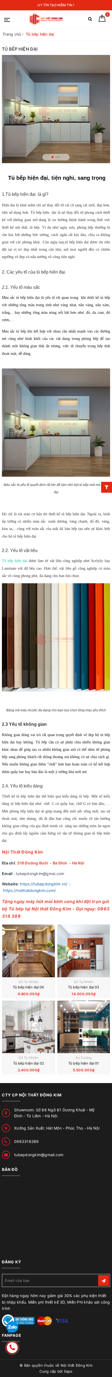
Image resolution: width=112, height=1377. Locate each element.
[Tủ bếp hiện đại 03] (83, 951)
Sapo (68, 1371)
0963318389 (26, 1141)
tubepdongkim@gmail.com (39, 1154)
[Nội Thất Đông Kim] (46, 19)
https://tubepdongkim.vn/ (43, 884)
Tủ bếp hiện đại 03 (83, 987)
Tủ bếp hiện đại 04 (28, 987)
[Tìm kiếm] (90, 20)
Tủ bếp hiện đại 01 (83, 1063)
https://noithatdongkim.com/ (29, 890)
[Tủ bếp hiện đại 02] (28, 1026)
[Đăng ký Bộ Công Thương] (18, 1320)
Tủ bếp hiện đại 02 (28, 1063)
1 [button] (54, 157)
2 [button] (59, 157)
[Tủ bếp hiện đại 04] (28, 951)
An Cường (83, 1058)
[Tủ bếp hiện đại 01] (83, 1026)
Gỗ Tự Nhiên (28, 982)
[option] (56, 109)
